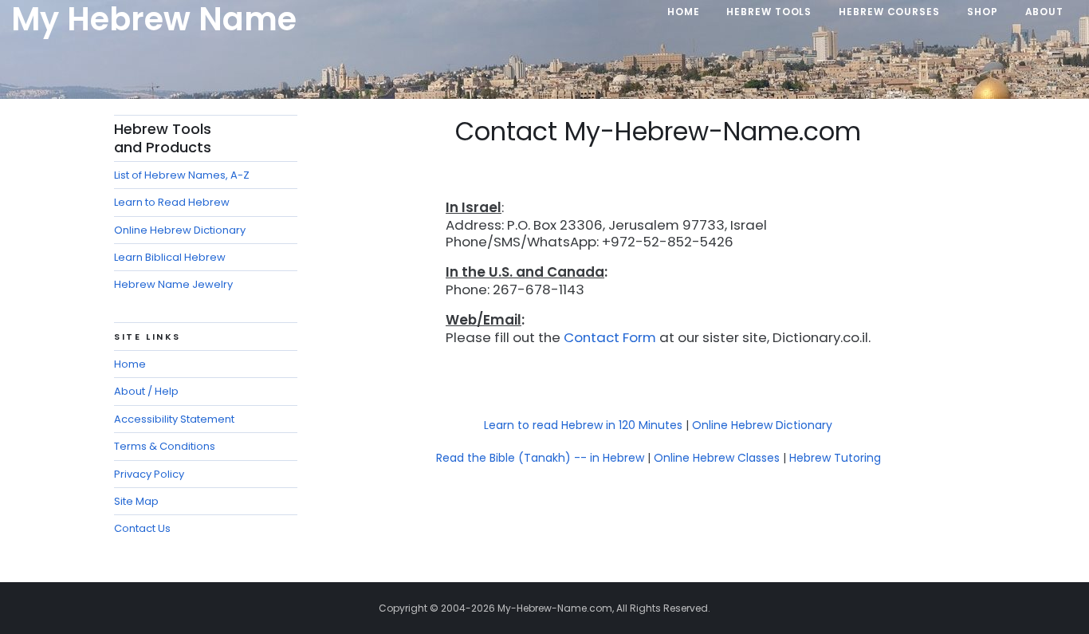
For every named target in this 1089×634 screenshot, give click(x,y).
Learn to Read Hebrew (172, 202)
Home (130, 364)
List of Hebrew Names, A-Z (182, 175)
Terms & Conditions (164, 446)
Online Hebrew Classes (717, 458)
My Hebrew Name (154, 19)
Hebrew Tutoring (835, 458)
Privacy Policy (149, 474)
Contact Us (142, 528)
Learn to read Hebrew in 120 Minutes (583, 425)
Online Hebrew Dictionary (762, 425)
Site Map (136, 501)
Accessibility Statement (174, 419)
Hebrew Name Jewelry (173, 284)
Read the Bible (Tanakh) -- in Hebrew (540, 458)
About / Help (146, 391)
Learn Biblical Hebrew (170, 257)
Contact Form (610, 337)
